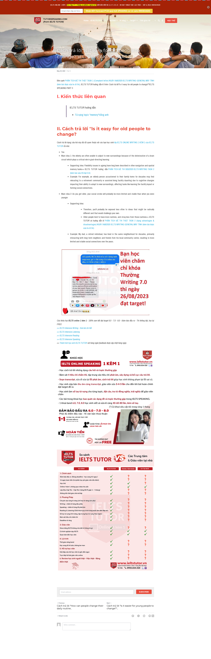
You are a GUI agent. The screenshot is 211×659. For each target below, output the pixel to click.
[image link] (37, 20)
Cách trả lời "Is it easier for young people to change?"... (130, 607)
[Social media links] (162, 21)
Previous (61, 603)
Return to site (63, 616)
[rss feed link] (153, 616)
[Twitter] (138, 616)
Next (108, 603)
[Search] (159, 21)
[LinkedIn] (144, 616)
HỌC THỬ (171, 20)
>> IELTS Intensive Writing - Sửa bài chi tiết (74, 328)
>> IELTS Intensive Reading (68, 335)
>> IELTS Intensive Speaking (68, 339)
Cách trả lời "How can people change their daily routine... (80, 607)
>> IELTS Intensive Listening (68, 331)
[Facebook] (133, 616)
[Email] (149, 616)
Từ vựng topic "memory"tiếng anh (92, 115)
